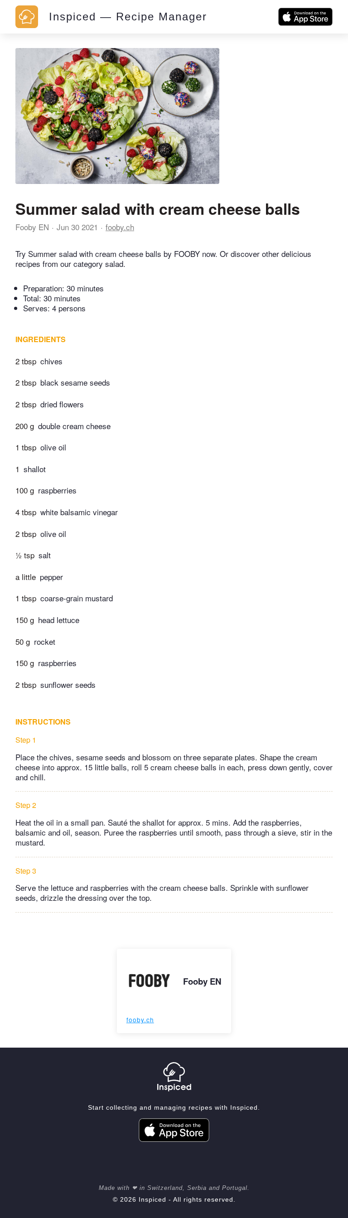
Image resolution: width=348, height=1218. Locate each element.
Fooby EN (32, 226)
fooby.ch (120, 226)
